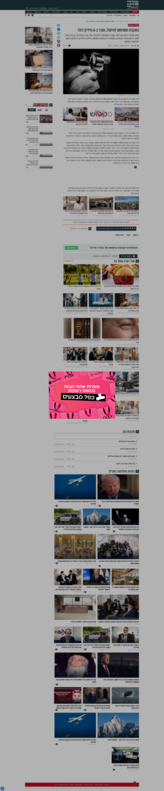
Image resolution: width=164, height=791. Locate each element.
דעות (77, 12)
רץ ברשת (38, 12)
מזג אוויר (109, 15)
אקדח (128, 283)
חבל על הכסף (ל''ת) (127, 503)
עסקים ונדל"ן (56, 12)
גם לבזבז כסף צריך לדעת (125, 517)
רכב (71, 12)
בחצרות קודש (125, 12)
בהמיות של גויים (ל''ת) (127, 495)
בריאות (84, 12)
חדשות (135, 12)
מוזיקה (92, 12)
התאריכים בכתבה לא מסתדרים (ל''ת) (121, 510)
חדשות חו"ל (118, 15)
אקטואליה (132, 15)
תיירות (65, 12)
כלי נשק (136, 283)
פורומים (29, 12)
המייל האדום (33, 8)
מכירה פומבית (119, 283)
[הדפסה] (58, 85)
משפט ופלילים (102, 12)
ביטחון (125, 15)
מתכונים (46, 12)
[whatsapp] (58, 81)
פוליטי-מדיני (113, 12)
